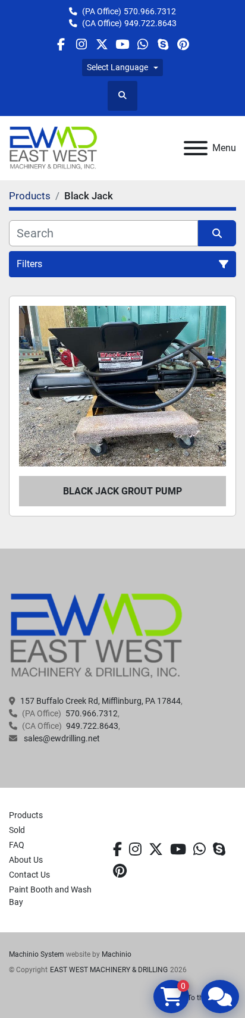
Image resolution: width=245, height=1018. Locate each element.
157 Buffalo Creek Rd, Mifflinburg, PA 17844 (100, 701)
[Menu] (196, 148)
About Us (26, 859)
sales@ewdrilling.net (61, 738)
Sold (17, 830)
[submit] (217, 233)
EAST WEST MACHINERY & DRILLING (109, 970)
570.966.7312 (150, 11)
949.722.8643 (150, 23)
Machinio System (36, 954)
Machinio (116, 954)
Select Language (117, 67)
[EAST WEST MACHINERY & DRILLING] (96, 635)
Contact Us (29, 874)
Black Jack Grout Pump (122, 491)
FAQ (16, 845)
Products (26, 815)
